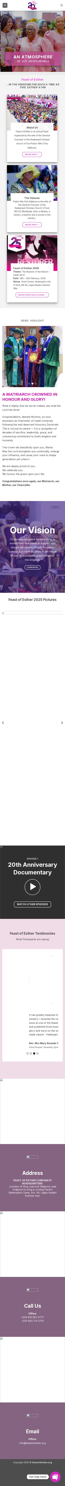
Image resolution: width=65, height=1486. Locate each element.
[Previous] (3, 722)
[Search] (61, 5)
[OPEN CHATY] (55, 1476)
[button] (5, 5)
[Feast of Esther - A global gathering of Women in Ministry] (32, 5)
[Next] (62, 722)
